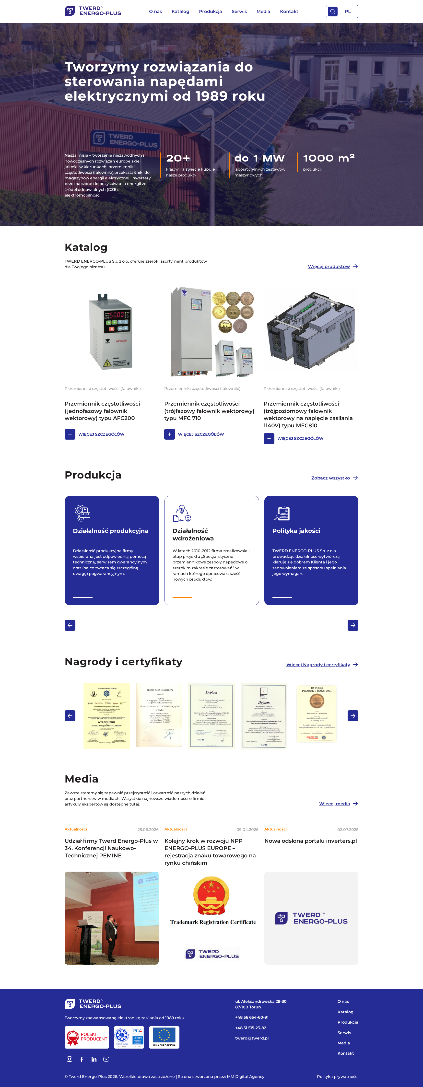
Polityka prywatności (337, 1076)
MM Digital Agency (245, 1076)
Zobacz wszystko (330, 478)
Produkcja (210, 11)
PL (348, 11)
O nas (155, 11)
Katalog (180, 11)
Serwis (239, 11)
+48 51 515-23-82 (250, 1028)
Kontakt (289, 11)
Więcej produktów (329, 266)
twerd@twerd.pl (252, 1038)
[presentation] (70, 625)
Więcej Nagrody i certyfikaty (318, 664)
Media (263, 11)
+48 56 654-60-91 (252, 1017)
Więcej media (334, 803)
